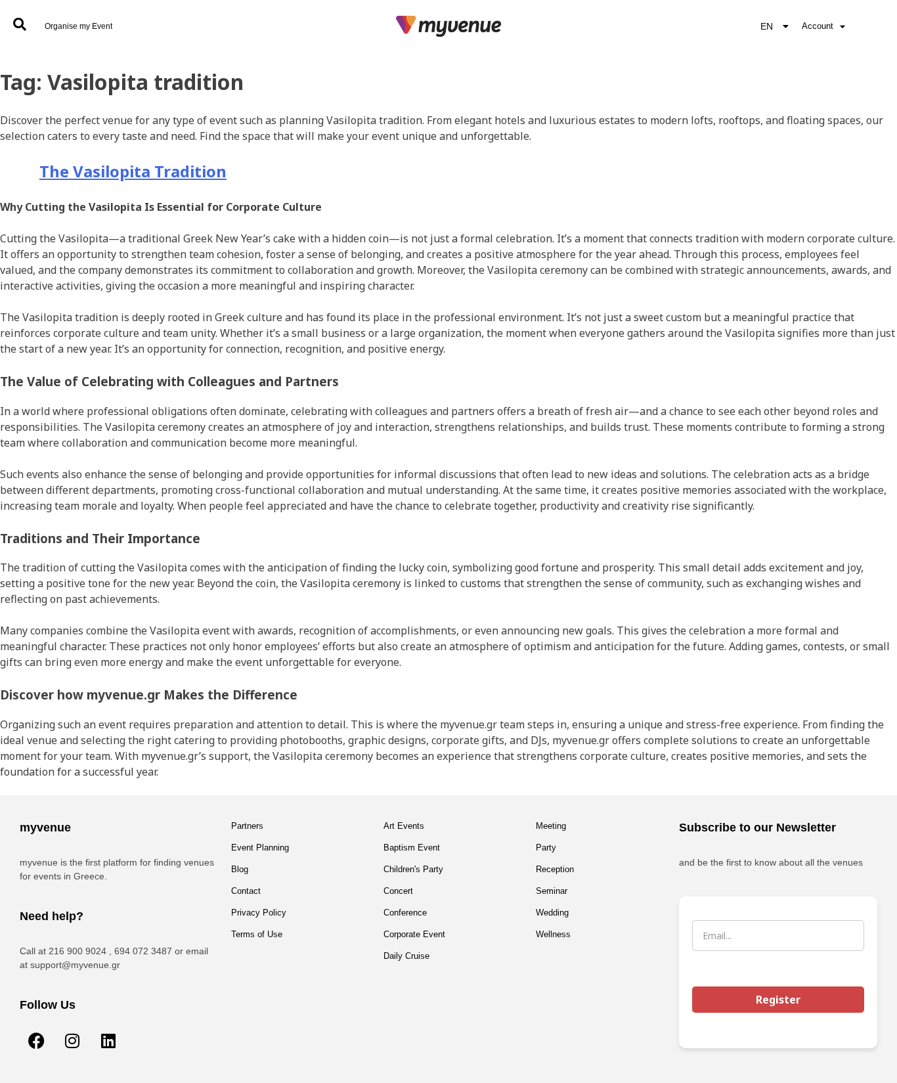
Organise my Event (78, 26)
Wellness (553, 934)
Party (546, 847)
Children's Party (413, 869)
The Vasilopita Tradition (133, 171)
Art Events (403, 826)
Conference (405, 912)
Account (817, 26)
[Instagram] (72, 1040)
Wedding (552, 912)
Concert (398, 891)
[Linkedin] (108, 1040)
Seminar (551, 891)
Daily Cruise (406, 956)
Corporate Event (414, 934)
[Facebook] (36, 1040)
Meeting (551, 826)
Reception (555, 869)
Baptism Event (411, 847)
